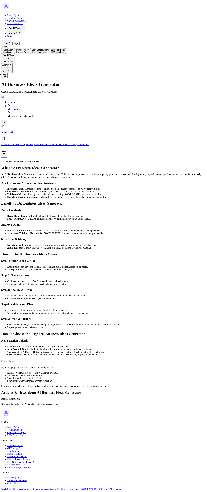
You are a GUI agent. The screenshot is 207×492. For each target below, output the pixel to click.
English (4, 489)
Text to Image (13, 451)
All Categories (14, 109)
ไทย (110, 489)
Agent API (12, 33)
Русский (69, 489)
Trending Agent (14, 18)
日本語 (12, 489)
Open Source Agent (16, 20)
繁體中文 (96, 489)
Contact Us (12, 483)
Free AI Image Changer (18, 459)
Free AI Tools (14, 28)
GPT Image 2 (13, 448)
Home (12, 102)
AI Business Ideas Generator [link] (21, 116)
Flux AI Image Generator (19, 467)
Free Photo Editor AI (17, 456)
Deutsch (61, 489)
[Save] (4, 155)
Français (77, 489)
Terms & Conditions (17, 480)
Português (44, 489)
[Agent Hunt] (6, 10)
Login (16, 43)
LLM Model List (15, 23)
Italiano (36, 489)
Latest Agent (13, 15)
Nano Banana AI (15, 445)
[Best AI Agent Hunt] (6, 416)
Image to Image (14, 453)
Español (53, 489)
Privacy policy (14, 477)
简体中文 (86, 489)
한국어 (104, 489)
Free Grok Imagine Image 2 (20, 462)
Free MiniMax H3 (16, 464)
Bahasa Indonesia (24, 489)
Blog (9, 36)
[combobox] (6, 42)
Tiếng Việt (117, 489)
